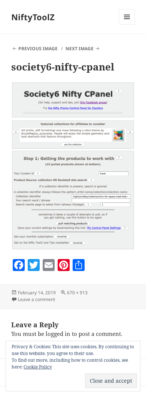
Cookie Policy (38, 367)
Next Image (80, 48)
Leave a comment (36, 299)
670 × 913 (77, 292)
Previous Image (38, 48)
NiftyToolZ (33, 16)
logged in (58, 333)
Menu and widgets (127, 24)
